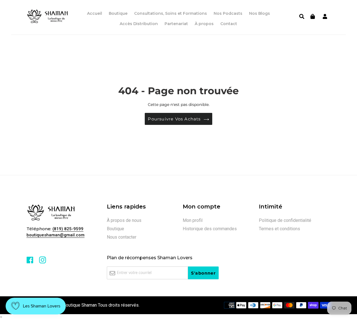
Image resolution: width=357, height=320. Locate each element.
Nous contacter (121, 237)
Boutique (115, 228)
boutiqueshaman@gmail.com (55, 234)
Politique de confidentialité (285, 220)
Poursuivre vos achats (174, 119)
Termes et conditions (279, 228)
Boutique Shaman (80, 305)
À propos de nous (124, 220)
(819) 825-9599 (67, 228)
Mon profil (192, 220)
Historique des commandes (210, 228)
